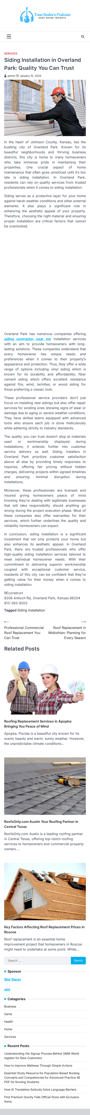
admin (11, 75)
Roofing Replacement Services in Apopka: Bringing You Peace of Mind (38, 723)
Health (8, 1021)
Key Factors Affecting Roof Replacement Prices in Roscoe (44, 929)
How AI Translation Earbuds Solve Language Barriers (40, 1089)
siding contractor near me (27, 339)
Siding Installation (31, 610)
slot (7, 989)
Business (10, 1006)
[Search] (83, 36)
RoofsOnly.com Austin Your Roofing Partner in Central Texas (41, 824)
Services (10, 53)
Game (8, 1014)
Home (8, 1029)
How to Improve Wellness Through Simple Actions (38, 1065)
